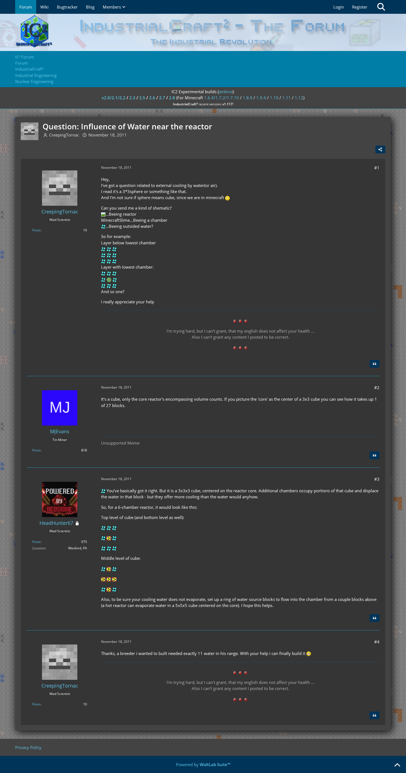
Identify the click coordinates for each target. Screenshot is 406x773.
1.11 (286, 97)
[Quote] (374, 364)
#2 (376, 387)
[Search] (381, 7)
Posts (36, 230)
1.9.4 (261, 97)
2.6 (152, 97)
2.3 (132, 97)
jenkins (225, 91)
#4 (376, 641)
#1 (376, 167)
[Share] (380, 149)
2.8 (172, 97)
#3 (376, 479)
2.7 (162, 97)
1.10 (274, 97)
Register (359, 7)
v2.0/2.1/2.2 (113, 97)
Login (338, 7)
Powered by (203, 764)
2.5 (142, 97)
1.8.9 (247, 97)
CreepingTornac (64, 135)
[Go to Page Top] (397, 765)
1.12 (299, 97)
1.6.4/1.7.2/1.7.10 (221, 97)
